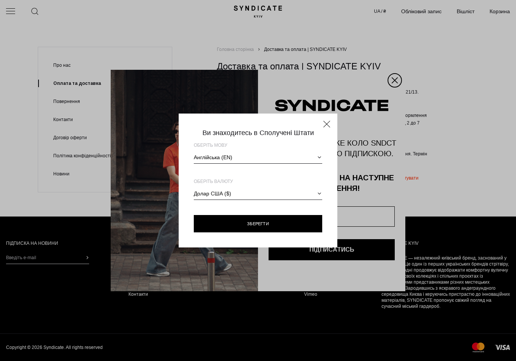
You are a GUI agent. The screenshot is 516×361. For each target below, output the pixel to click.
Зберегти (258, 223)
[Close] (326, 124)
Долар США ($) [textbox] (212, 193)
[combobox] (258, 157)
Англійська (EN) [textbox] (213, 157)
